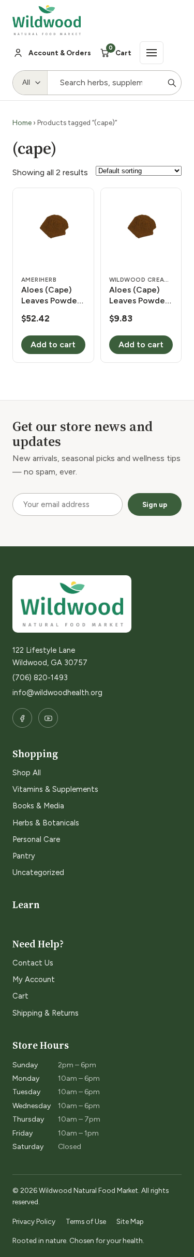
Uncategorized (38, 872)
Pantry (23, 856)
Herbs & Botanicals (45, 822)
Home (22, 122)
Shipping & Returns (45, 1013)
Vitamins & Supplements (55, 789)
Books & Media (38, 805)
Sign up (154, 504)
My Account (33, 979)
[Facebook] (22, 718)
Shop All (26, 772)
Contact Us (32, 963)
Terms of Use (86, 1221)
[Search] (171, 83)
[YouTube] (48, 718)
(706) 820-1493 (40, 677)
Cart (20, 996)
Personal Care (36, 839)
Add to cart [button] (53, 344)
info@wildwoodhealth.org (57, 692)
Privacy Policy (33, 1221)
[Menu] (151, 52)
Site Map (130, 1221)
